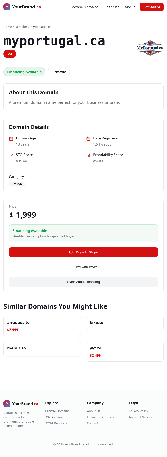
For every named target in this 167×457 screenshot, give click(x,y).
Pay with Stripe (87, 252)
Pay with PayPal (87, 267)
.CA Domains (54, 417)
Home (7, 27)
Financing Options (100, 417)
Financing (112, 7)
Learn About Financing (83, 282)
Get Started (152, 7)
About (130, 7)
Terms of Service (141, 417)
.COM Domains (56, 423)
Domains (21, 27)
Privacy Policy (138, 411)
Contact (92, 423)
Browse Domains (84, 7)
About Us (93, 411)
